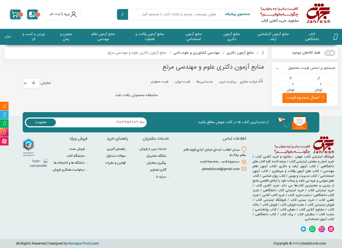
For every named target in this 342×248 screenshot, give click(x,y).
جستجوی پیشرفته (237, 14)
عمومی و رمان (66, 36)
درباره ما (161, 176)
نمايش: (45, 83)
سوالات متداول (116, 156)
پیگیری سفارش (157, 163)
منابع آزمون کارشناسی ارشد (273, 36)
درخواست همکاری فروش (69, 169)
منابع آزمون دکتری (231, 36)
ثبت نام (55, 14)
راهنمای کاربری (116, 149)
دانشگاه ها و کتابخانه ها (70, 163)
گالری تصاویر (158, 169)
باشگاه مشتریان (156, 156)
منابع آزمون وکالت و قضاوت (149, 36)
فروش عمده (77, 149)
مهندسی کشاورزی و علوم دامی (196, 53)
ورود (67, 14)
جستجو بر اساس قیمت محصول (311, 68)
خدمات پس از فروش (153, 149)
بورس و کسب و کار (33, 36)
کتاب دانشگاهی (312, 36)
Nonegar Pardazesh (84, 243)
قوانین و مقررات (115, 163)
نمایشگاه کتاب (76, 156)
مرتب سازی (248, 81)
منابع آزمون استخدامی (193, 36)
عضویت (41, 122)
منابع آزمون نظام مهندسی (103, 36)
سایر (8, 37)
